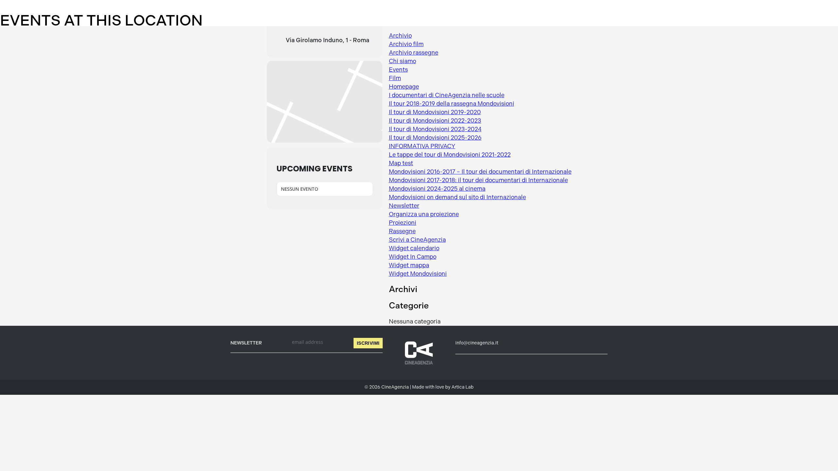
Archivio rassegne (413, 52)
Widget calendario (414, 248)
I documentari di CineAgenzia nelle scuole (446, 95)
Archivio (400, 35)
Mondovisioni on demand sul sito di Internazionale (457, 197)
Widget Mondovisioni (418, 273)
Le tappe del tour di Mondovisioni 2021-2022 (450, 154)
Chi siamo (402, 61)
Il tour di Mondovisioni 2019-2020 (435, 112)
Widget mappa (409, 265)
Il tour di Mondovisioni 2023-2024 (435, 129)
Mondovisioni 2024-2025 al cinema (437, 188)
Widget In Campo (412, 256)
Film (395, 78)
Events (398, 69)
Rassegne (402, 231)
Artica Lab (462, 387)
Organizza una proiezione (424, 214)
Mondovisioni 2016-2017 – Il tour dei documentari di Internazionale (480, 171)
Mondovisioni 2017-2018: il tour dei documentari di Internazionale (478, 180)
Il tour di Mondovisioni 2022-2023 (435, 120)
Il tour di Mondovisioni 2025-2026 (435, 137)
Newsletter (404, 205)
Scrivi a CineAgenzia (417, 239)
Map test (401, 163)
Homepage (404, 86)
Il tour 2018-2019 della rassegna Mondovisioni (451, 103)
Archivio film (406, 44)
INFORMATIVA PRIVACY (422, 146)
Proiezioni (402, 222)
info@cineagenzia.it (476, 343)
